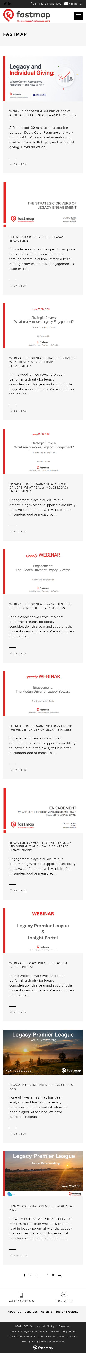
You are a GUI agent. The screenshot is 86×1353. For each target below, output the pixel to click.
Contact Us (64, 1301)
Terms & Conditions (52, 1342)
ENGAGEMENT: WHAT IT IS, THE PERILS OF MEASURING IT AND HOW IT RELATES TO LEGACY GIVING (40, 847)
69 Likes (20, 164)
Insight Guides (67, 1312)
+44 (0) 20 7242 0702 (21, 1301)
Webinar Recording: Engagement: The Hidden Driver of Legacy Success (40, 606)
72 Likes (20, 1012)
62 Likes (20, 891)
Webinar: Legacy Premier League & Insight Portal (38, 965)
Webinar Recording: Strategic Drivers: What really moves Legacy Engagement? (42, 362)
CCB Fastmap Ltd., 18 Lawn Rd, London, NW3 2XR (47, 1337)
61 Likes (20, 532)
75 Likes (20, 411)
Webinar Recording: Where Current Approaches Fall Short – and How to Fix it (42, 115)
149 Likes (21, 1256)
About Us (14, 1312)
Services (31, 1312)
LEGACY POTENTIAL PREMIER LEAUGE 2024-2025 (41, 1208)
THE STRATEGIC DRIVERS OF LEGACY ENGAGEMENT (36, 239)
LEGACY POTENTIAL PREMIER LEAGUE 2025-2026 (41, 1087)
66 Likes (20, 654)
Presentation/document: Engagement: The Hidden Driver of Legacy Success (40, 728)
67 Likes (20, 286)
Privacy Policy (30, 1342)
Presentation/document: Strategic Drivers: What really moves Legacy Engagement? (39, 488)
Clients (47, 1312)
